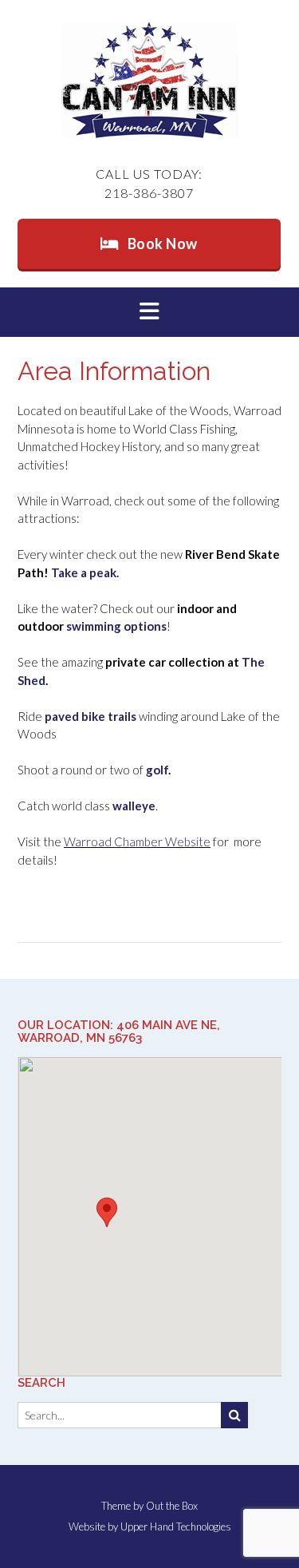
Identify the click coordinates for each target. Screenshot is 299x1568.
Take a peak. (85, 572)
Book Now (163, 243)
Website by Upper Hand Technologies (150, 1527)
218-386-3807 (149, 192)
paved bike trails (90, 716)
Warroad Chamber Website (137, 841)
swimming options (116, 626)
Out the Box (172, 1505)
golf (157, 769)
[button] (149, 312)
